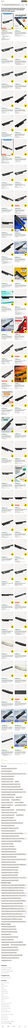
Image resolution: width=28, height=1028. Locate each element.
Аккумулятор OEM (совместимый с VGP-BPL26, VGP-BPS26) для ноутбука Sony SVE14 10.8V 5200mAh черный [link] (20, 185)
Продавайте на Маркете (6, 969)
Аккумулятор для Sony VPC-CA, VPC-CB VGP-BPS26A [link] (7, 559)
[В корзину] (12, 28)
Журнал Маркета (4, 1019)
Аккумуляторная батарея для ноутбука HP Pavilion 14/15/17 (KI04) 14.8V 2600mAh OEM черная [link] (20, 607)
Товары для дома (4, 992)
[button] (26, 5)
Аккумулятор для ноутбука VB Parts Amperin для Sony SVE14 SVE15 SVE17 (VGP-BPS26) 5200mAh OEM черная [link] (7, 33)
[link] (9, 769)
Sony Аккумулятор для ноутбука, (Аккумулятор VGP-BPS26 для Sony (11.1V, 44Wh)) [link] (7, 436)
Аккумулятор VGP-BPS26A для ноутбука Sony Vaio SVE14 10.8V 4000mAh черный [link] (7, 286)
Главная (3, 1026)
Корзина (19, 1026)
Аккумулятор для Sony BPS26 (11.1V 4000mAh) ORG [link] (20, 510)
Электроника (3, 989)
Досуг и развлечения (5, 982)
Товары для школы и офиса (6, 1003)
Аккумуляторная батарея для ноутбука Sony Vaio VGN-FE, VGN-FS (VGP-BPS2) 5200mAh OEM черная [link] (20, 632)
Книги (2, 1001)
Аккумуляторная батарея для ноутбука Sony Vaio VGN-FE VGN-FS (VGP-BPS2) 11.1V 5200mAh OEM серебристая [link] (7, 656)
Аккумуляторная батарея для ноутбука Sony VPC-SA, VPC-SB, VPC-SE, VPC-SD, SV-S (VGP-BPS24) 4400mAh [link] (20, 704)
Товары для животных (5, 1006)
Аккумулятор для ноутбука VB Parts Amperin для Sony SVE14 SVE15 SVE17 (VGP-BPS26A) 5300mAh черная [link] (7, 159)
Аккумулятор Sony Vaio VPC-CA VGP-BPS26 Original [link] (7, 210)
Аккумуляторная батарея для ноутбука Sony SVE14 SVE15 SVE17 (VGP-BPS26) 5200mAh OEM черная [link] (7, 61)
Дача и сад (3, 999)
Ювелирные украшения (5, 1011)
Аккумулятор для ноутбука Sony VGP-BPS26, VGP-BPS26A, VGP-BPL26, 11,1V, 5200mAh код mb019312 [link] (7, 535)
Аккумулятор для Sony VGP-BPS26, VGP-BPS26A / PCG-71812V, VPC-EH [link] (20, 485)
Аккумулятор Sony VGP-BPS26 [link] (19, 559)
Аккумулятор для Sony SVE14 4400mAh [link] (7, 584)
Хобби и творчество (5, 998)
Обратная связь (4, 1016)
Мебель (2, 984)
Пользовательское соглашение (7, 1014)
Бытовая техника (4, 986)
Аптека (2, 994)
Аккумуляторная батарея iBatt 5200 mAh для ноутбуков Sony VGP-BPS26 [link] (7, 386)
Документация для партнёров (7, 971)
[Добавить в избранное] (12, 14)
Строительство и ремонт (6, 1008)
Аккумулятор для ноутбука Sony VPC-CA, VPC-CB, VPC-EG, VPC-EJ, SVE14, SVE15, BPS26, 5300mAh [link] (20, 235)
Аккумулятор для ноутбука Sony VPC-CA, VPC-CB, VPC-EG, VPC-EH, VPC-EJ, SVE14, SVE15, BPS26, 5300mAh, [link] (7, 259)
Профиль (25, 1026)
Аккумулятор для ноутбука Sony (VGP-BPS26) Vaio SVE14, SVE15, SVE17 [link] (7, 135)
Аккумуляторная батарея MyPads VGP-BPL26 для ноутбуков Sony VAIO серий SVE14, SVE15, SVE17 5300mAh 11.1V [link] (20, 135)
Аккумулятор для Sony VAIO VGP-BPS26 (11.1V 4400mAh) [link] (20, 436)
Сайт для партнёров (5, 972)
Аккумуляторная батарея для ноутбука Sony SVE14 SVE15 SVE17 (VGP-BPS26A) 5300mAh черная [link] (7, 110)
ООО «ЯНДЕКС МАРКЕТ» (9, 1021)
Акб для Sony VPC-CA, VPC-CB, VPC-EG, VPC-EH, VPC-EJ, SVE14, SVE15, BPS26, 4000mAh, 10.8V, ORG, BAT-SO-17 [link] (7, 235)
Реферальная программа (6, 977)
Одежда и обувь (4, 991)
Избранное (14, 1026)
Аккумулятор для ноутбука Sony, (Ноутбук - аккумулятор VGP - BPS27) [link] (7, 728)
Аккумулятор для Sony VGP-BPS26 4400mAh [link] (20, 361)
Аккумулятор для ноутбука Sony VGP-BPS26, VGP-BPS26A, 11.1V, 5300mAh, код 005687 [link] (7, 461)
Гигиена (2, 987)
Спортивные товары (5, 1004)
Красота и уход (4, 996)
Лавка (8, 1026)
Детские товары (4, 1009)
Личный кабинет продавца (6, 967)
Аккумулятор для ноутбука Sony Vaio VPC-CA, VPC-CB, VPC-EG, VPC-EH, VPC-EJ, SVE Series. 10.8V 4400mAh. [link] (7, 607)
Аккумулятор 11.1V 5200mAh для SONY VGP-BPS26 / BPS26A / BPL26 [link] (7, 510)
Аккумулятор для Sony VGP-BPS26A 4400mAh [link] (20, 584)
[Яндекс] (10, 1023)
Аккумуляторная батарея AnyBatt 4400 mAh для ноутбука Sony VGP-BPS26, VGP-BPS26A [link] (20, 210)
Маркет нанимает (4, 1017)
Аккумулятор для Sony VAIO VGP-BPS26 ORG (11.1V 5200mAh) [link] (20, 410)
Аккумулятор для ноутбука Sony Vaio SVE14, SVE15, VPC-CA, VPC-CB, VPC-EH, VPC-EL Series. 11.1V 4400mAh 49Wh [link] (20, 534)
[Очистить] (22, 4)
